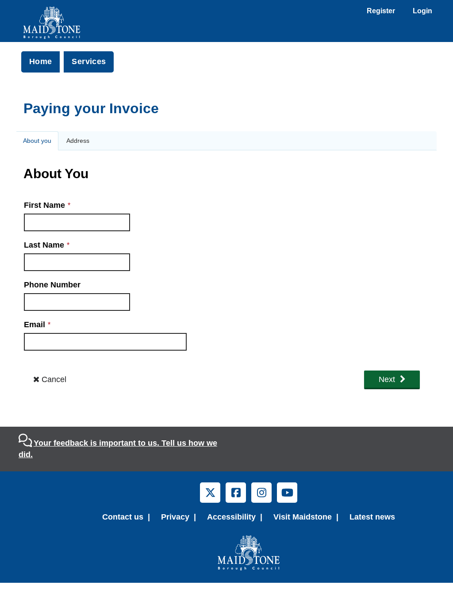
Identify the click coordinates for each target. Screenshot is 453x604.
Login (422, 11)
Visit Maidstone (302, 516)
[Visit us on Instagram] (261, 492)
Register (381, 11)
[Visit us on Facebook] (236, 492)
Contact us (122, 516)
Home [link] (40, 61)
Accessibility (231, 516)
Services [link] (89, 61)
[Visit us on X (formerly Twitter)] (210, 492)
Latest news (372, 516)
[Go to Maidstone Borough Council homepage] (249, 553)
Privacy (175, 516)
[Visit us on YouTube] (287, 492)
